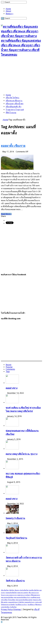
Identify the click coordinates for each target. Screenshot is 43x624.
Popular (9, 367)
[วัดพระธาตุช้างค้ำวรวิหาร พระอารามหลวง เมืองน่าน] (12, 552)
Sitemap (17, 609)
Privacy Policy (7, 609)
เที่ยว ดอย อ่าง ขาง (33, 592)
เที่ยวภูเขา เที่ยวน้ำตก (14, 103)
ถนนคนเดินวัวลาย (29, 602)
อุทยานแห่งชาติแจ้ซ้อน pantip (24, 600)
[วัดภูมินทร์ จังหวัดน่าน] (12, 533)
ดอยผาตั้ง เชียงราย (13, 145)
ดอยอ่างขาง (11, 388)
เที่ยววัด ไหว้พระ (12, 97)
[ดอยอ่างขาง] (12, 493)
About (8, 11)
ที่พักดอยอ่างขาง (35, 595)
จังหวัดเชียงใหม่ (24, 590)
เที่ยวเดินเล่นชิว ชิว (13, 106)
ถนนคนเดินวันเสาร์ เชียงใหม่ (16, 602)
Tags (8, 371)
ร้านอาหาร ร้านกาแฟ (15, 109)
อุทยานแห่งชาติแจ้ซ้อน (7, 597)
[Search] (2, 2)
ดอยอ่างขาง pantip (22, 592)
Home (8, 9)
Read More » (6, 214)
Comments (10, 369)
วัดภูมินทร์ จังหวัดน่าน (16, 538)
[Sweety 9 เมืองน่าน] (12, 513)
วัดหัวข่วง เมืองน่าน (15, 580)
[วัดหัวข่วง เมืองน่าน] (12, 576)
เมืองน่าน (16, 590)
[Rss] (1, 4)
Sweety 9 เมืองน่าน (15, 518)
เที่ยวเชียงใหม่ (5, 590)
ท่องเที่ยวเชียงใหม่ (34, 590)
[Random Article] (1, 117)
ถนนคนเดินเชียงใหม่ (11, 592)
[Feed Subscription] (1, 140)
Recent (8, 365)
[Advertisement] (21, 75)
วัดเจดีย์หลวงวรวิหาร (21, 604)
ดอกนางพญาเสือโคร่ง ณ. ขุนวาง (21, 454)
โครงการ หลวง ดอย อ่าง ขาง (9, 595)
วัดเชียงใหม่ (13, 607)
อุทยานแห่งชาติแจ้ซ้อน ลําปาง (22, 597)
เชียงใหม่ (11, 590)
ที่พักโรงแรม (11, 112)
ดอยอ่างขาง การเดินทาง (24, 595)
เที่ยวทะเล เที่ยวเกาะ (14, 100)
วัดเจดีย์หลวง (31, 604)
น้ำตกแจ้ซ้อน (11, 600)
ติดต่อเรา (9, 14)
